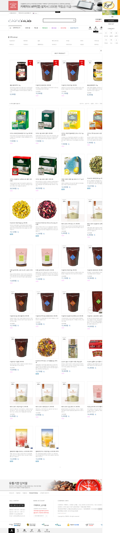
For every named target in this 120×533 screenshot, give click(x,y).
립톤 (39, 40)
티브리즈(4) (69, 44)
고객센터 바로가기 (44, 493)
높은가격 (87, 103)
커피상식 (106, 43)
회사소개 (11, 493)
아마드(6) (96, 40)
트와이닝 (96, 44)
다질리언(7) (12, 40)
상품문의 (111, 36)
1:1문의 (116, 43)
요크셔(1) (54, 44)
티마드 (81, 40)
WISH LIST (111, 24)
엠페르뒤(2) (40, 44)
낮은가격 (81, 103)
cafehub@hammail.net (76, 509)
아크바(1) (26, 44)
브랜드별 (27, 28)
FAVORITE (111, 20)
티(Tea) (101, 33)
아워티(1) (11, 44)
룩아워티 (26, 40)
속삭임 (67, 40)
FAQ (111, 43)
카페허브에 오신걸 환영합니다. (24, 13)
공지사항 (106, 36)
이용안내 (24, 493)
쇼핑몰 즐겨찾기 (12, 13)
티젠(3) (82, 44)
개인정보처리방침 (33, 493)
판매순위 (102, 103)
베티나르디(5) (55, 40)
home (96, 33)
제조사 (96, 103)
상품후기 (116, 36)
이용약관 (18, 493)
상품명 (92, 103)
